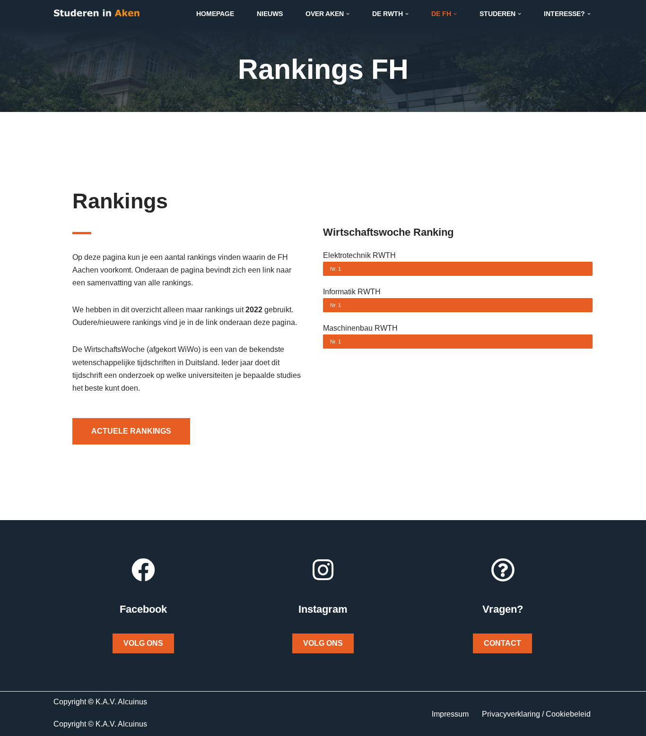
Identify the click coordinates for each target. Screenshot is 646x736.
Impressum (450, 714)
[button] (347, 14)
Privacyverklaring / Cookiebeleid (536, 714)
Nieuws (270, 13)
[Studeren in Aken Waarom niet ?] (96, 14)
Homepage (215, 13)
